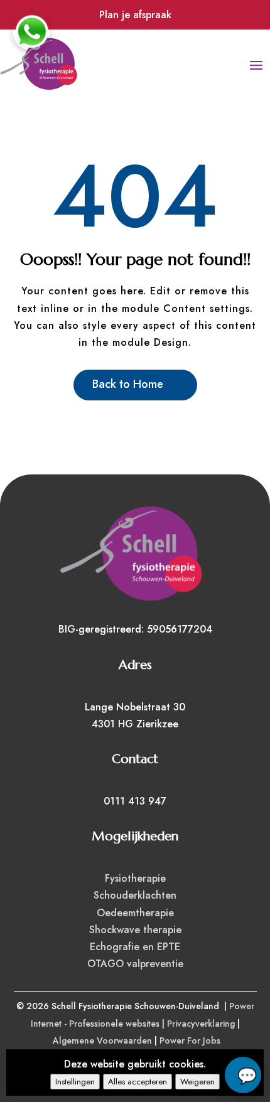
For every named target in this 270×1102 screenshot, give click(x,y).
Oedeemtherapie (135, 913)
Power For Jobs (189, 1040)
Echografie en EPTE (135, 946)
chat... (243, 1075)
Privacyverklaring (201, 1023)
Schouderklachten (135, 895)
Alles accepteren (137, 1082)
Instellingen (75, 1082)
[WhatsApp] (31, 31)
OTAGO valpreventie (135, 963)
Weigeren (197, 1082)
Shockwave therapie (135, 930)
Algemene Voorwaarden (102, 1040)
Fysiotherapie (135, 878)
